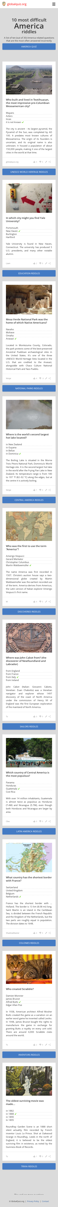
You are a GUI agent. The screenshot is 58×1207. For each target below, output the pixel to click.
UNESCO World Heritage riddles (29, 171)
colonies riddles (29, 942)
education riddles (29, 273)
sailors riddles (29, 726)
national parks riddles (29, 388)
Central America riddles (29, 499)
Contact (45, 1201)
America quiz (29, 46)
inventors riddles (29, 1054)
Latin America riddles (29, 831)
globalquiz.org (16, 4)
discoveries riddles (29, 611)
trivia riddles (29, 1166)
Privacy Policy (33, 1201)
